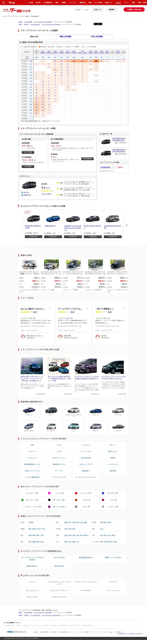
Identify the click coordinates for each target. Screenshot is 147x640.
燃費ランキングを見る (113, 557)
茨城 (101, 522)
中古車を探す (34, 236)
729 (31, 61)
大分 (77, 542)
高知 (41, 542)
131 (83, 57)
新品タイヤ (108, 2)
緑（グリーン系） (32, 500)
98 (49, 57)
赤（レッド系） (86, 493)
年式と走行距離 (96, 36)
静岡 (30, 535)
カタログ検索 (28, 152)
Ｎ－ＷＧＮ (54, 625)
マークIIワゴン (86, 590)
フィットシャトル (112, 590)
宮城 (73, 522)
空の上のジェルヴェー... (35, 336)
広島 (101, 535)
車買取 (64, 2)
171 (74, 57)
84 (31, 101)
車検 (90, 2)
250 (96, 61)
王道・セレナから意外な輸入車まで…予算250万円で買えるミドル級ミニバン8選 (59, 379)
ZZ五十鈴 (67, 336)
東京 (30, 529)
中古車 (20, 21)
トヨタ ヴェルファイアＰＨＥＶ (112, 227)
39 (31, 66)
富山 (101, 529)
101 (62, 57)
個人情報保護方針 (44, 632)
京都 (69, 535)
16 (36, 95)
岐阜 (34, 535)
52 (31, 72)
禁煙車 (112, 458)
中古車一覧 (27, 195)
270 (43, 57)
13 (61, 63)
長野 (73, 529)
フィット (32, 625)
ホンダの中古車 (28, 21)
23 (101, 57)
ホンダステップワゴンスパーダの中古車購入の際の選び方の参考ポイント (87, 379)
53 (31, 95)
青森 (66, 522)
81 (90, 57)
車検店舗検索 (87, 159)
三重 (41, 535)
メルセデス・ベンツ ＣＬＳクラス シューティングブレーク (72, 228)
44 (31, 112)
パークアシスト (113, 464)
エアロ (59, 451)
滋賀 (66, 535)
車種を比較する (32, 566)
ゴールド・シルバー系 (33, 507)
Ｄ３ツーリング (32, 597)
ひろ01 (103, 336)
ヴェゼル (26, 625)
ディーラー (59, 471)
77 (67, 61)
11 (74, 72)
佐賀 (69, 542)
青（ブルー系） (113, 493)
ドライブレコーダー (59, 477)
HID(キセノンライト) (32, 471)
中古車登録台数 (105, 167)
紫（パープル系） (59, 507)
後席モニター (113, 451)
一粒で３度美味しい (104, 309)
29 (61, 61)
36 (36, 112)
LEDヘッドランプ (86, 464)
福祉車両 (113, 471)
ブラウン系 (86, 500)
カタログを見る (59, 557)
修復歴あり (86, 471)
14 (43, 84)
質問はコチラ (88, 632)
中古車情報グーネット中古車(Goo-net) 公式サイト (130, 633)
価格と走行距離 (65, 36)
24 (55, 61)
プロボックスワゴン (59, 597)
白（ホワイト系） (32, 493)
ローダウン (86, 445)
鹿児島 (110, 542)
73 (36, 104)
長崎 (73, 542)
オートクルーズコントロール (86, 477)
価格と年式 (34, 36)
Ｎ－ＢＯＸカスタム (9, 625)
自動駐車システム (59, 464)
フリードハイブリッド (74, 625)
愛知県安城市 (105, 338)
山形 (81, 522)
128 (74, 61)
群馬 (109, 522)
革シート (113, 445)
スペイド (32, 582)
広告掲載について (119, 632)
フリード (39, 625)
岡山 (105, 535)
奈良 (81, 535)
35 (43, 110)
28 (36, 98)
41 (31, 89)
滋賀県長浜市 (30, 338)
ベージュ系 (60, 493)
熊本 (101, 542)
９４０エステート (32, 590)
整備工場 (82, 2)
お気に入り (97, 9)
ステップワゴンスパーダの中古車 (42, 21)
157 (68, 57)
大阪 (73, 535)
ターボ (59, 445)
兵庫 (77, 535)
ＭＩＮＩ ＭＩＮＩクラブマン (92, 227)
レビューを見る (46, 194)
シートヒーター (86, 451)
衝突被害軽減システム (32, 464)
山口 (109, 535)
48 (36, 101)
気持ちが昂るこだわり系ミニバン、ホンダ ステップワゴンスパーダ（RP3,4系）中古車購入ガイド (33, 379)
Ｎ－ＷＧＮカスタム (87, 625)
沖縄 (115, 542)
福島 (85, 522)
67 (31, 69)
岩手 (69, 522)
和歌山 (86, 535)
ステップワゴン (63, 625)
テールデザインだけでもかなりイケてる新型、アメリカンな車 (70, 309)
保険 (133, 2)
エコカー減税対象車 (32, 477)
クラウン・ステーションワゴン (86, 582)
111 (55, 57)
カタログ (26, 24)
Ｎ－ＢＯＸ (19, 625)
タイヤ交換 (98, 2)
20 (43, 95)
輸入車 (38, 2)
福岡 (66, 542)
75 (90, 61)
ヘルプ (87, 9)
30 (31, 84)
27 (55, 69)
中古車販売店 (48, 2)
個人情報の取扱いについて (65, 632)
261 (96, 57)
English (78, 9)
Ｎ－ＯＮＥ (46, 625)
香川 (30, 542)
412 (36, 57)
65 (31, 98)
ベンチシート (32, 458)
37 (31, 81)
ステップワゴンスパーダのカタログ (51, 24)
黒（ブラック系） (59, 500)
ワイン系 (113, 500)
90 (36, 110)
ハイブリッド (32, 451)
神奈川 (34, 529)
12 (61, 72)
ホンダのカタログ (35, 24)
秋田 (77, 522)
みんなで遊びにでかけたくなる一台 (33, 309)
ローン (126, 2)
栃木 (105, 522)
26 (31, 78)
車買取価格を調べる (86, 557)
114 (82, 61)
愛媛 (34, 542)
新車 (57, 2)
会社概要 (35, 632)
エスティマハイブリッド (59, 590)
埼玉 (39, 529)
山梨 (69, 529)
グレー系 (86, 507)
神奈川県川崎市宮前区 (71, 338)
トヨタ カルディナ (50, 226)
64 (31, 63)
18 (61, 75)
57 (31, 75)
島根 (113, 535)
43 (31, 92)
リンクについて (79, 632)
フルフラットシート (59, 458)
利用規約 (54, 632)
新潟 (66, 529)
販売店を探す (59, 566)
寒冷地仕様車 (86, 458)
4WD (32, 445)
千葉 (43, 529)
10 (61, 66)
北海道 (30, 522)
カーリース (72, 2)
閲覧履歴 (111, 9)
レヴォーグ (113, 582)
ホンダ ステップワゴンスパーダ (33, 227)
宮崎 (105, 542)
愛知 (38, 535)
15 (67, 63)
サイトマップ (103, 632)
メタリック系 (113, 507)
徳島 (38, 542)
